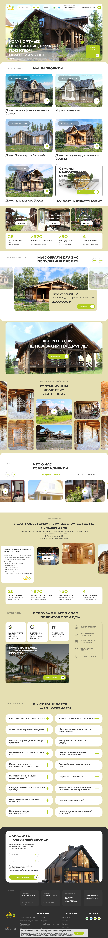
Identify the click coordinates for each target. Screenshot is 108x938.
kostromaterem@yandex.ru (68, 9)
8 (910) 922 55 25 (50, 895)
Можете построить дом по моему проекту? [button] (26, 742)
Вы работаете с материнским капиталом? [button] (24, 800)
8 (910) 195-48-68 (68, 7)
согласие (18, 866)
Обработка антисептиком (50, 924)
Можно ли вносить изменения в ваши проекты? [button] (75, 730)
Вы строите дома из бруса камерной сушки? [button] (22, 777)
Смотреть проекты (92, 48)
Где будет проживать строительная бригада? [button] (27, 788)
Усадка (43, 917)
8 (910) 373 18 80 (29, 895)
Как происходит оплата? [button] (71, 800)
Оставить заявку (85, 192)
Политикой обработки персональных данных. (57, 935)
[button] (19, 7)
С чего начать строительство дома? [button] (27, 730)
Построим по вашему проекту (77, 36)
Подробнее (83, 306)
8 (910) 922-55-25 (68, 6)
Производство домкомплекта (25, 925)
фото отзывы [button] (86, 474)
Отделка (44, 921)
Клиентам (65, 924)
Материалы (66, 917)
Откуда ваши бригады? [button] (71, 777)
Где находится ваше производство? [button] (27, 718)
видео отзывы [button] (51, 474)
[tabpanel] (54, 32)
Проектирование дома (27, 917)
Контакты (65, 927)
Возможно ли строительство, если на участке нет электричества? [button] (76, 788)
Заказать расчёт (55, 356)
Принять (79, 933)
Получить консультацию (87, 7)
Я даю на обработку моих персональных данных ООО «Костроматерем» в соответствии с (23, 869)
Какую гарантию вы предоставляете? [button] (19, 812)
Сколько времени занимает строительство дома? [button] (73, 753)
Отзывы (65, 921)
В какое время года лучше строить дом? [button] (26, 753)
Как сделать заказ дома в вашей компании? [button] (75, 812)
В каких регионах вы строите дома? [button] (77, 718)
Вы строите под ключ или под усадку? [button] (73, 742)
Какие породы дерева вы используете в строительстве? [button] (24, 765)
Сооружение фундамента (29, 921)
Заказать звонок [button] (22, 877)
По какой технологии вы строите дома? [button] (75, 765)
